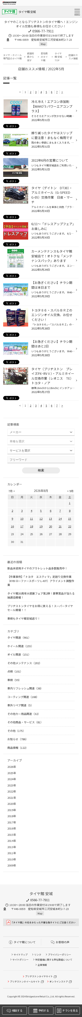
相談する (17, 1010)
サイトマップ (21, 954)
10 (21, 519)
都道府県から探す (30, 57)
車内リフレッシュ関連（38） (25, 688)
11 (31, 519)
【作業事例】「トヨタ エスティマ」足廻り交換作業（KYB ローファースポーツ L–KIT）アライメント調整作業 (40, 581)
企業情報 (42, 964)
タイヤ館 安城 (27, 12)
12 (41, 519)
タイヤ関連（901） (19, 637)
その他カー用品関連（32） (23, 714)
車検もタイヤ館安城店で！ (23, 618)
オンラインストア (58, 981)
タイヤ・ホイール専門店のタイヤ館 (12, 56)
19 (41, 526)
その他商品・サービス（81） (25, 722)
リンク (37, 954)
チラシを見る (70, 1010)
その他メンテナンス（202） (24, 663)
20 (50, 526)
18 (31, 526)
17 (21, 526)
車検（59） (14, 680)
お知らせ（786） (17, 739)
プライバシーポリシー (59, 954)
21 (60, 526)
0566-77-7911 (43, 30)
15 (69, 519)
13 (50, 519)
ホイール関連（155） (20, 646)
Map (43, 44)
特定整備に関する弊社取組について (53, 959)
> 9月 (70, 491)
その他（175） (16, 731)
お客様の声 (62, 942)
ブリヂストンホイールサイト (25, 981)
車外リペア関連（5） (20, 705)
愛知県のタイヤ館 (44, 57)
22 (69, 526)
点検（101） (15, 671)
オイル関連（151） (19, 654)
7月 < (11, 491)
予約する (43, 1010)
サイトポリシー (20, 959)
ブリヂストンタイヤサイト (39, 976)
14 (60, 519)
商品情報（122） (17, 748)
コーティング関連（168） (23, 697)
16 (12, 526)
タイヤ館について (25, 942)
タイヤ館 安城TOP (58, 57)
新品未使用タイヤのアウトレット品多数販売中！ (37, 568)
